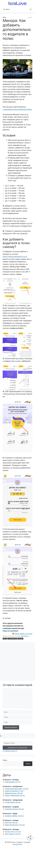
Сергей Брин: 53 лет (12, 782)
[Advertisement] (17, 662)
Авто (4, 17)
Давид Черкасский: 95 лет (15, 795)
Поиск (5, 760)
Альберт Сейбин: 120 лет (14, 816)
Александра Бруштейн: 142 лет (16, 789)
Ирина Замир (19, 634)
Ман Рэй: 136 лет (11, 822)
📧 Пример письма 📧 (10, 751)
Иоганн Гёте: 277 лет (13, 831)
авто (4, 638)
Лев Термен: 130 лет (13, 834)
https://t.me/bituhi (10, 631)
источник (28, 634)
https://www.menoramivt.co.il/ (15, 257)
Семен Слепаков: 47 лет (14, 791)
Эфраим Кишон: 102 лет (14, 793)
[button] (30, 9)
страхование (12, 638)
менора (20, 638)
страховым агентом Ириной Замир (17, 109)
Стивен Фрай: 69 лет (13, 802)
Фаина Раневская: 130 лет (15, 825)
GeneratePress (17, 844)
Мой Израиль (25, 636)
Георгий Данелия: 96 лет (14, 809)
